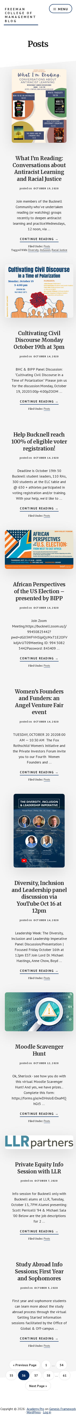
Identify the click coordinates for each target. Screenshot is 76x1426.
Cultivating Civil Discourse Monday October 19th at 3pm (39, 340)
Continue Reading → (39, 239)
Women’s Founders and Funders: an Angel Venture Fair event (39, 702)
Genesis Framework (62, 1409)
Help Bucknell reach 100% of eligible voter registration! (39, 441)
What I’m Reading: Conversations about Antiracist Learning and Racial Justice (39, 168)
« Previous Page (24, 1365)
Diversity (33, 250)
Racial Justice (59, 250)
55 (13, 1375)
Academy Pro (35, 1409)
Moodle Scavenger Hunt (39, 1050)
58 (50, 1375)
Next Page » (38, 1386)
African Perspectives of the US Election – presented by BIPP (39, 591)
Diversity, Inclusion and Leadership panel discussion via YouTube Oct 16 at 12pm (39, 897)
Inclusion (45, 250)
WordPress (34, 1412)
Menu (63, 9)
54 (63, 1365)
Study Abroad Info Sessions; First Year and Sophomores (39, 1271)
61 (66, 1375)
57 (38, 1375)
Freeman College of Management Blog (20, 15)
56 (25, 1375)
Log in (47, 1412)
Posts (47, 246)
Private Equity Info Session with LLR (39, 1168)
